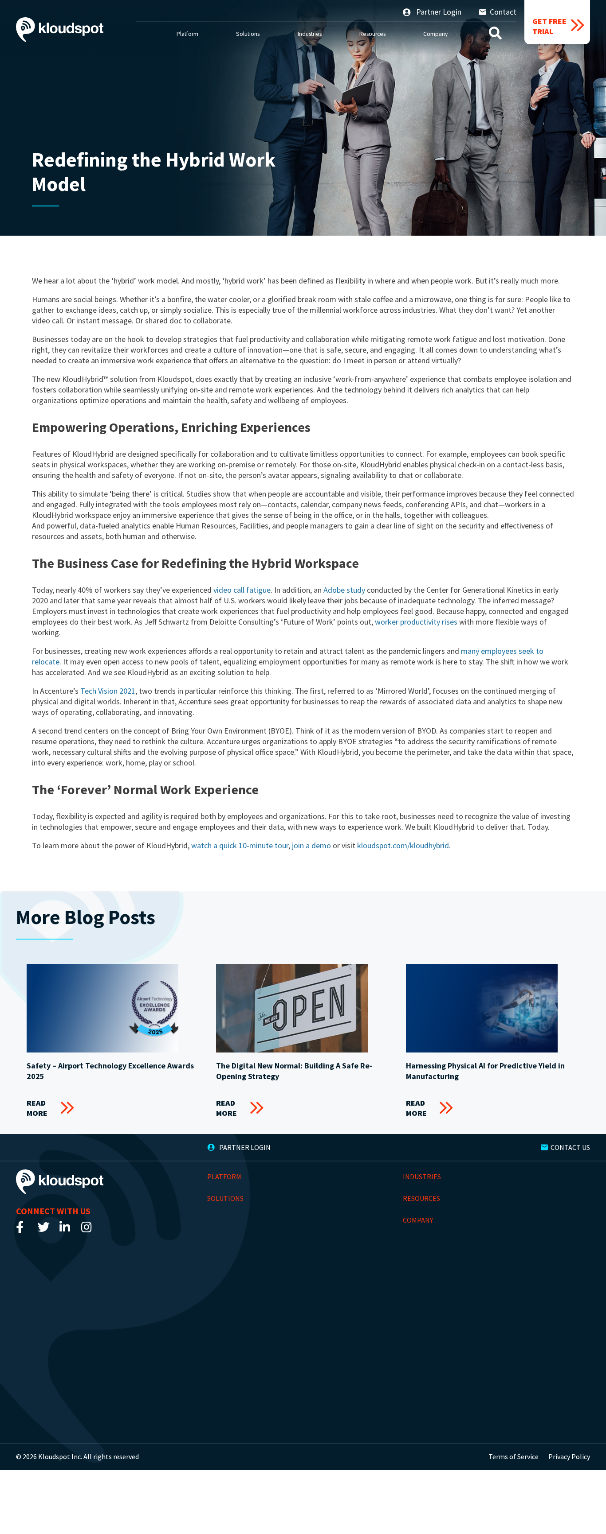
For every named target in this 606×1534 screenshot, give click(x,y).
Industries (310, 34)
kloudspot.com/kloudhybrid (403, 845)
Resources (372, 34)
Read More (37, 1108)
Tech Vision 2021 (107, 691)
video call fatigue (242, 590)
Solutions (248, 34)
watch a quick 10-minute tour (239, 845)
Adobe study (344, 590)
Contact (503, 12)
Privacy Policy (569, 1456)
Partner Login (437, 12)
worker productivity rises (416, 622)
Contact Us (570, 1147)
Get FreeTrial (549, 26)
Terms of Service (513, 1456)
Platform (187, 34)
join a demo (311, 845)
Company (435, 34)
